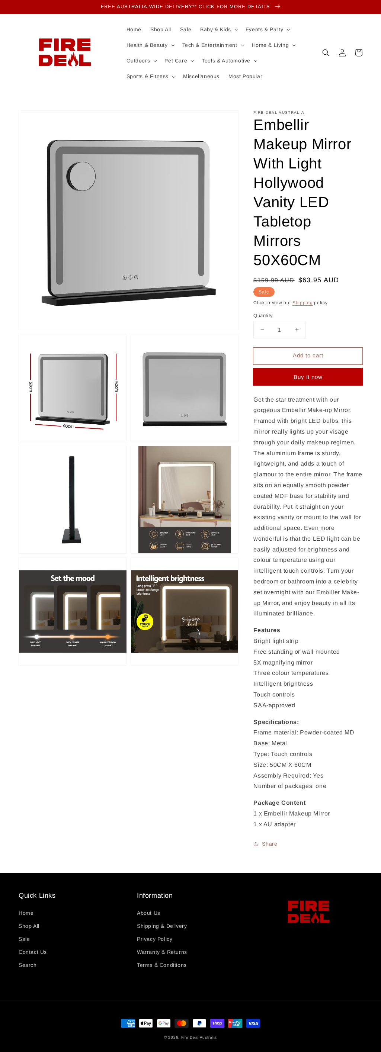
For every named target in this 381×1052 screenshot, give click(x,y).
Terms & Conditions (162, 965)
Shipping (302, 302)
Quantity (263, 315)
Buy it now (308, 377)
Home (26, 913)
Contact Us (33, 952)
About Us (148, 913)
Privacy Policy (154, 939)
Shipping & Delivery (162, 926)
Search (28, 965)
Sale (24, 939)
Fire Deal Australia (199, 1037)
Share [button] (269, 844)
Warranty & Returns (162, 952)
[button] (326, 53)
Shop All (29, 926)
